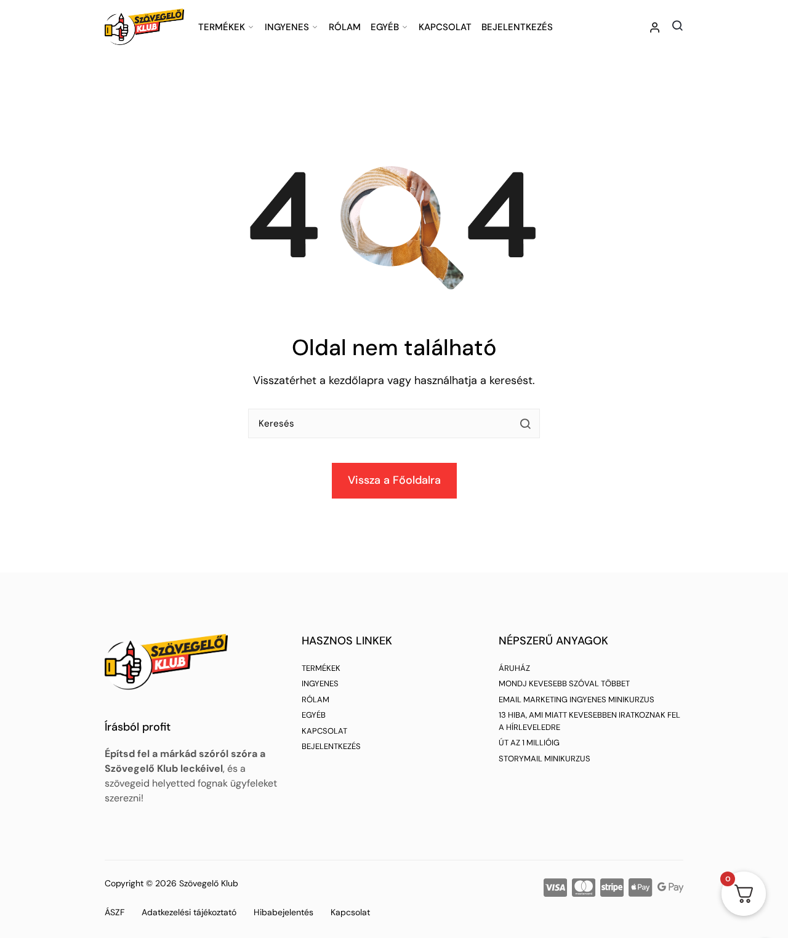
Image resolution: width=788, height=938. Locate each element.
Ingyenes (287, 27)
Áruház (514, 668)
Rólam (345, 27)
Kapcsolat (445, 27)
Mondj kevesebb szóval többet (564, 683)
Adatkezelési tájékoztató (189, 912)
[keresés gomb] (525, 423)
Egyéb (385, 27)
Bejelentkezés (517, 27)
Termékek (221, 27)
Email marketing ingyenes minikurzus (576, 699)
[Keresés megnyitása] (677, 25)
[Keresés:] (394, 428)
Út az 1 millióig (529, 742)
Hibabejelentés (283, 912)
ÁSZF (114, 912)
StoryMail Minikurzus (544, 758)
